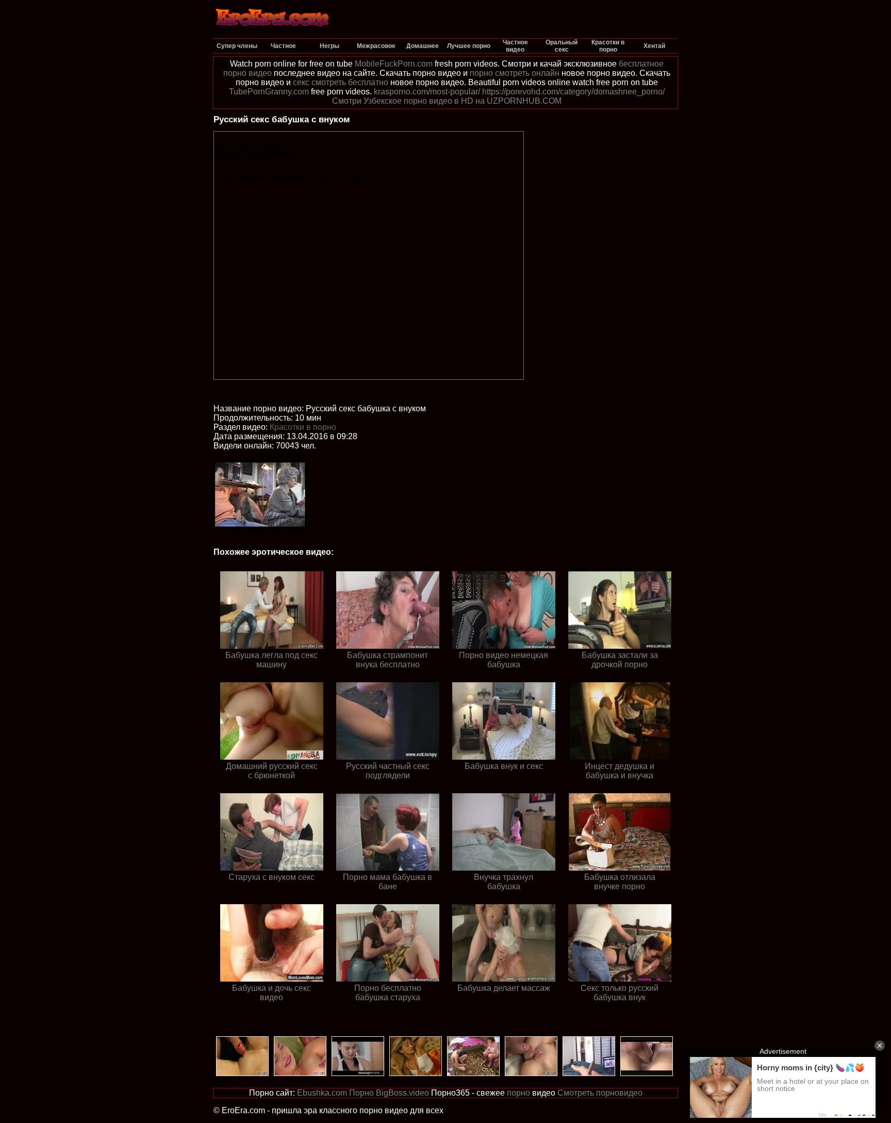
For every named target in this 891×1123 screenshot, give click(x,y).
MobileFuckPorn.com (394, 63)
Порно (361, 1092)
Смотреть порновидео (599, 1092)
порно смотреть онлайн (514, 73)
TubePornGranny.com (269, 91)
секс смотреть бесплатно (340, 82)
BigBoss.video (402, 1092)
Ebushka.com (322, 1092)
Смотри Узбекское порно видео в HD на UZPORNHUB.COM (447, 101)
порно (518, 1092)
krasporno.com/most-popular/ (427, 91)
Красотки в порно (303, 427)
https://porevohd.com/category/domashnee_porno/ (573, 91)
